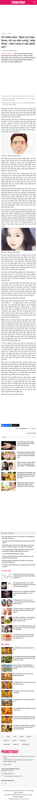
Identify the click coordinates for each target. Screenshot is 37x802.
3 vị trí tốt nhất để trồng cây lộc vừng (12, 553)
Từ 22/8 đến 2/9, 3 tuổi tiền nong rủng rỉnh (24, 700)
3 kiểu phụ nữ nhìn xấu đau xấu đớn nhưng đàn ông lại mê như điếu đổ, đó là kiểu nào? (24, 576)
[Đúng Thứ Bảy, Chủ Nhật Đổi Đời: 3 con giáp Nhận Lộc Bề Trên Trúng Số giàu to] (6, 668)
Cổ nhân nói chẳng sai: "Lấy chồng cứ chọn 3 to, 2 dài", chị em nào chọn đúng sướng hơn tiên (24, 619)
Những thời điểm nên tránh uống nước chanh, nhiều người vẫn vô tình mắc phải (25, 484)
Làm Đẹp (29, 736)
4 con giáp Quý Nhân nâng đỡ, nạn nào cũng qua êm (24, 709)
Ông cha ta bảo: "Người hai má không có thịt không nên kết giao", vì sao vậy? (24, 593)
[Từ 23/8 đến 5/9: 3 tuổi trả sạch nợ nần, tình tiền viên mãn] (6, 685)
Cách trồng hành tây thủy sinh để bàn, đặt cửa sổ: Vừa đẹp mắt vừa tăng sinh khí (18, 557)
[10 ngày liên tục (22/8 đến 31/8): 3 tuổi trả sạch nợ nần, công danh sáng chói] (6, 719)
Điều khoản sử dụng (13, 799)
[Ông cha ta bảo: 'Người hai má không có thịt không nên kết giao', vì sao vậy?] (6, 594)
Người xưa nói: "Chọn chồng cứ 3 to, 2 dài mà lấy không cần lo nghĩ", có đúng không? (26, 464)
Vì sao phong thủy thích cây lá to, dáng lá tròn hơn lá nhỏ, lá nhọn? (18, 565)
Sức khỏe (6, 740)
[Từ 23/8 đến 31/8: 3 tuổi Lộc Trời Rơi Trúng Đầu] (6, 693)
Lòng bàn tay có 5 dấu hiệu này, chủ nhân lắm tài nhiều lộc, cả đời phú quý (25, 443)
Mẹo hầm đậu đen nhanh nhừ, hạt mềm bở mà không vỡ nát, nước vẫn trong (18, 537)
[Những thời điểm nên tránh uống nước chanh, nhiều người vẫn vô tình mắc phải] (8, 486)
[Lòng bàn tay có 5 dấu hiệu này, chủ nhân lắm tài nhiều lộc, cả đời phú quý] (8, 445)
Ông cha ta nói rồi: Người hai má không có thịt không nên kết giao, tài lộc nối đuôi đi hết (18, 103)
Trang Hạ (33, 433)
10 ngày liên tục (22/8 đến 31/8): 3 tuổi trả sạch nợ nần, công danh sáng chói (24, 717)
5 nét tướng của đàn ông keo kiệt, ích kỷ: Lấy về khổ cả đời (18, 96)
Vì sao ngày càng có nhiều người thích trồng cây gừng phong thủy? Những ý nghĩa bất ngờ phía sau (18, 550)
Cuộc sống (7, 744)
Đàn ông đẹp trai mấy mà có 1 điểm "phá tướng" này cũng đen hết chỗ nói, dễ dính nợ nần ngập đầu (24, 584)
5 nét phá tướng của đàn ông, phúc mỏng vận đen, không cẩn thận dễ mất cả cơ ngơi (18, 99)
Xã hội (8, 736)
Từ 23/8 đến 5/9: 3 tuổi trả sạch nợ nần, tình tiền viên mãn (24, 683)
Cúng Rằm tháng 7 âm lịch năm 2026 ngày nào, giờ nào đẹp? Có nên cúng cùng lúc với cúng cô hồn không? (18, 546)
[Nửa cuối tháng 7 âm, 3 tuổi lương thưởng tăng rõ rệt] (6, 676)
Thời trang (22, 740)
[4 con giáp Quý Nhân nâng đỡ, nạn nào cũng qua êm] (6, 711)
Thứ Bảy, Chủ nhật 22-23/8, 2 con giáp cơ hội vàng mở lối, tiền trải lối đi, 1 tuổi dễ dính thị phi (24, 727)
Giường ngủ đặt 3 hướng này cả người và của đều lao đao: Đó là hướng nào (17, 561)
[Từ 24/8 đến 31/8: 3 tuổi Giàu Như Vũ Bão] (6, 650)
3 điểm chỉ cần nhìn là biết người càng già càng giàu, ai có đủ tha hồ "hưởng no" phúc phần (24, 627)
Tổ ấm (9, 33)
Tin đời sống (25, 744)
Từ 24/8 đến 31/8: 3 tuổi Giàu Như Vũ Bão (23, 648)
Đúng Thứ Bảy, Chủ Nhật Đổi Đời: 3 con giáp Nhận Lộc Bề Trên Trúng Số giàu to (23, 666)
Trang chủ (3, 33)
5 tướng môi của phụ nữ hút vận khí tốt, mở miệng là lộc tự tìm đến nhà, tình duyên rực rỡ (23, 636)
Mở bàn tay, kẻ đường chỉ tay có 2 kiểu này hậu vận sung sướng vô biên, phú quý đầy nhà (26, 454)
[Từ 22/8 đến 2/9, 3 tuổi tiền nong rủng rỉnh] (6, 702)
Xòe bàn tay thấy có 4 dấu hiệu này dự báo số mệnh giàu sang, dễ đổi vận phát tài (24, 610)
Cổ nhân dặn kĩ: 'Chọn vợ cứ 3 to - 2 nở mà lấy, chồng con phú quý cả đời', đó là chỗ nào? (24, 601)
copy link (33, 428)
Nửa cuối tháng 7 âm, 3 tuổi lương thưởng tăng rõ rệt (23, 674)
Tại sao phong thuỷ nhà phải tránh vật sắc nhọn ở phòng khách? (18, 541)
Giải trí (14, 740)
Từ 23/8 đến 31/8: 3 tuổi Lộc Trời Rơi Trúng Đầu (23, 691)
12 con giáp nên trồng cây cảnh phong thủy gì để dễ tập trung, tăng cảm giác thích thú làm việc (24, 658)
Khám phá (16, 744)
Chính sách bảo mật (23, 799)
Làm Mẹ (21, 736)
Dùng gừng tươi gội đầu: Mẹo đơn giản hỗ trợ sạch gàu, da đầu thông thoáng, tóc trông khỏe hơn (26, 475)
